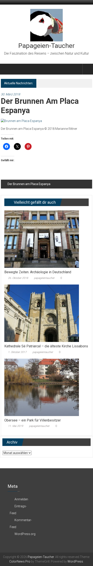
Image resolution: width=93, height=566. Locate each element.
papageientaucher (44, 278)
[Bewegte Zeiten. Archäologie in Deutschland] (41, 239)
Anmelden (21, 499)
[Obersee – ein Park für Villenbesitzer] (41, 387)
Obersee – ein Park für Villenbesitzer (32, 420)
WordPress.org (24, 534)
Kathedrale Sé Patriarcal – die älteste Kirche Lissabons (46, 346)
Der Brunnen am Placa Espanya (29, 184)
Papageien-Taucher (46, 45)
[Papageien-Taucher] (6, 69)
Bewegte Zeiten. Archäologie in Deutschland (37, 272)
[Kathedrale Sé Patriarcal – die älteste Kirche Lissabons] (41, 313)
